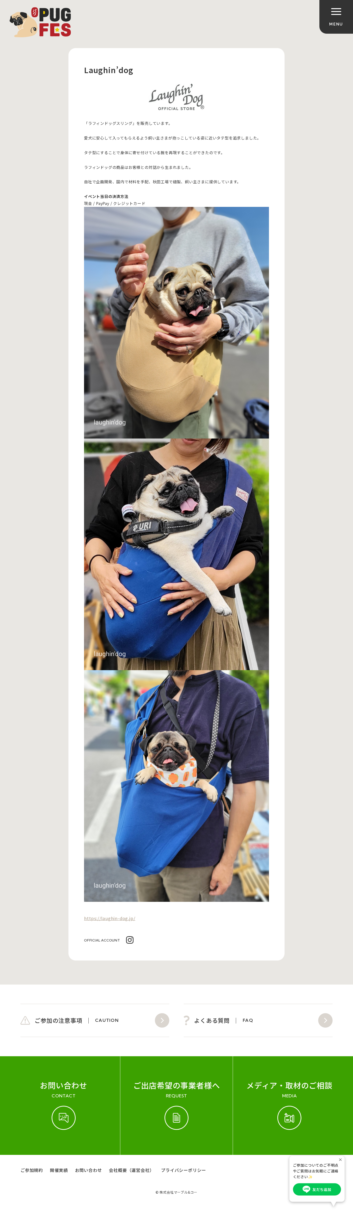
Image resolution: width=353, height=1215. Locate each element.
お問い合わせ (88, 1170)
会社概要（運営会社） (131, 1170)
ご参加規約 (31, 1170)
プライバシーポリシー (183, 1170)
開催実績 (59, 1170)
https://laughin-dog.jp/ (109, 918)
